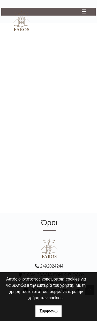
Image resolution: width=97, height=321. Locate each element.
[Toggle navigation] (84, 11)
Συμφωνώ (48, 311)
